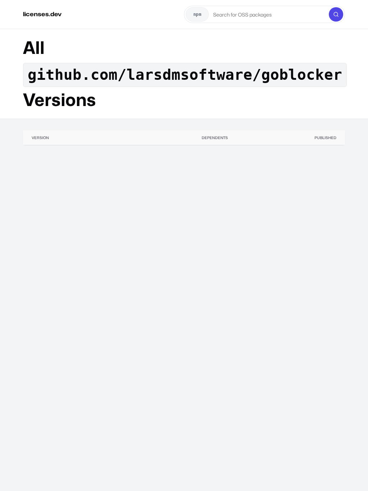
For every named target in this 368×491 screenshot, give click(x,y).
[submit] (336, 14)
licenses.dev (42, 14)
